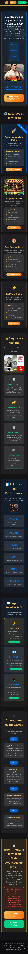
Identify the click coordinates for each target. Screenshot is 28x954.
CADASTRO (22, 2)
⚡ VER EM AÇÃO (14, 323)
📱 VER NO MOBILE (14, 227)
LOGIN (13, 2)
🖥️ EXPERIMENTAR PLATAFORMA (14, 98)
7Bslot (8, 669)
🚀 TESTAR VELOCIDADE (14, 169)
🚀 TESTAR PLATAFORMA (14, 915)
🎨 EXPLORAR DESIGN (14, 274)
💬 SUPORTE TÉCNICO (14, 924)
